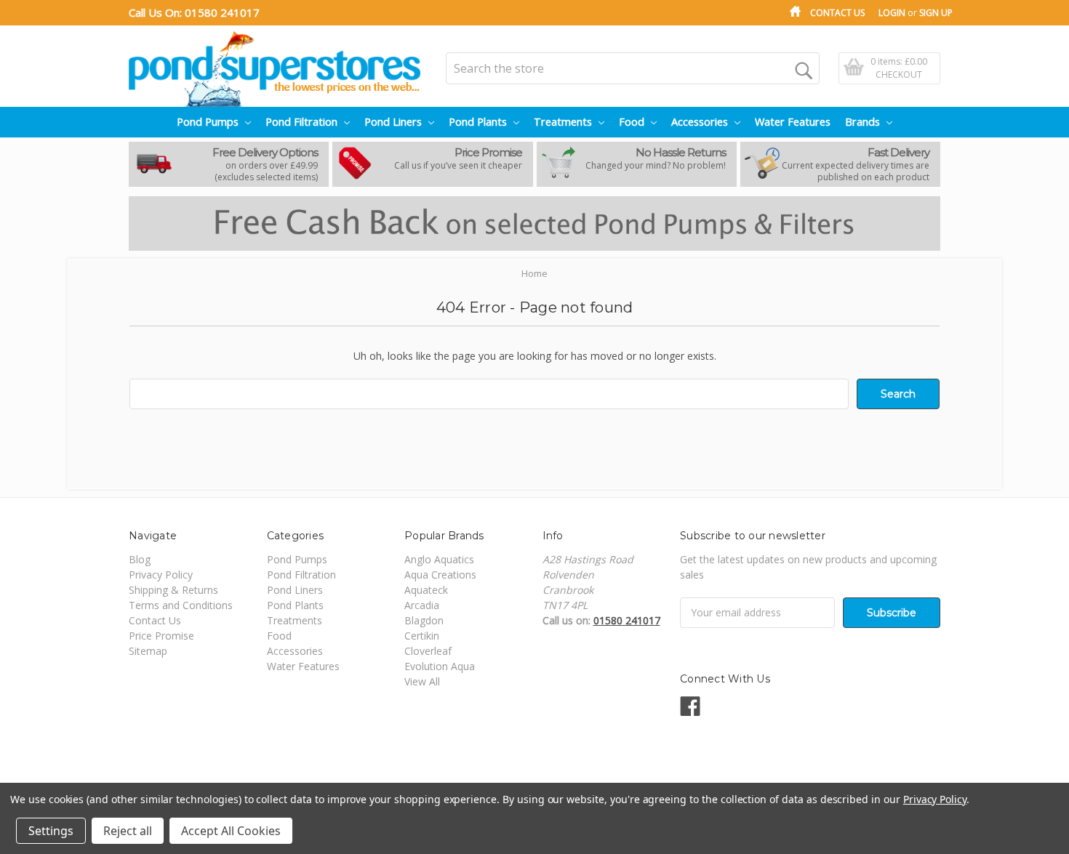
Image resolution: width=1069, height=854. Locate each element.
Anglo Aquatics (439, 559)
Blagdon (424, 620)
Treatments (564, 122)
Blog (140, 559)
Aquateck (426, 590)
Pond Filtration (302, 122)
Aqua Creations (440, 574)
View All (422, 681)
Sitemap (148, 651)
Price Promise (161, 635)
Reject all (127, 831)
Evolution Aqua (439, 666)
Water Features (792, 122)
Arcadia (421, 605)
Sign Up (936, 13)
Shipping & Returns (173, 590)
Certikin (421, 635)
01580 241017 (222, 12)
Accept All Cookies (231, 831)
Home (534, 273)
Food (633, 122)
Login (891, 13)
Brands (864, 122)
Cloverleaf (428, 651)
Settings (50, 831)
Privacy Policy (161, 574)
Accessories (701, 122)
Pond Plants (479, 122)
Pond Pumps (209, 122)
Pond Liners (394, 122)
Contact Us (837, 13)
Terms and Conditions (181, 605)
